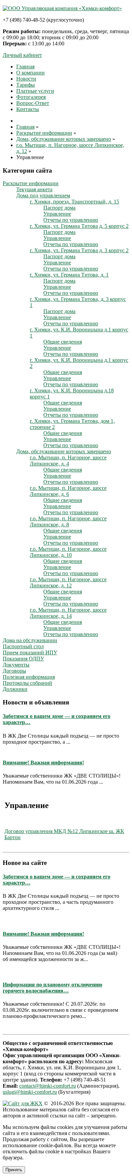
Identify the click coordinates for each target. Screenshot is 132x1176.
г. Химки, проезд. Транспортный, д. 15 (74, 201)
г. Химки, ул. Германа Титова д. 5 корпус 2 (79, 226)
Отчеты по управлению (70, 220)
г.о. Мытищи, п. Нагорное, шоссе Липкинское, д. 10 (68, 552)
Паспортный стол (23, 646)
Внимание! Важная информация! (43, 762)
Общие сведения (62, 342)
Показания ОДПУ (23, 658)
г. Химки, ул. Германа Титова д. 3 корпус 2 (79, 250)
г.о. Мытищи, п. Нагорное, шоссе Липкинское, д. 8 (68, 521)
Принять (13, 1169)
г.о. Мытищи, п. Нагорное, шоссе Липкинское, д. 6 (68, 491)
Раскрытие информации (31, 183)
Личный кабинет (22, 55)
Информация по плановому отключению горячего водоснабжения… (52, 988)
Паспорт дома (59, 208)
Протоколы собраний (27, 683)
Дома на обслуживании (30, 640)
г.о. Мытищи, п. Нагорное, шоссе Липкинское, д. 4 (68, 460)
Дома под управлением (43, 195)
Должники (15, 689)
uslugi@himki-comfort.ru (30, 1092)
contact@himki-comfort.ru (47, 1086)
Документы (16, 665)
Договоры (14, 671)
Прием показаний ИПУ (30, 652)
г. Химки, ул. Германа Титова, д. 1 (69, 275)
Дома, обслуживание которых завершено (63, 451)
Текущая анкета (34, 189)
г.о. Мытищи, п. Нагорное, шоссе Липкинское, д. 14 (68, 613)
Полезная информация (29, 677)
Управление (57, 214)
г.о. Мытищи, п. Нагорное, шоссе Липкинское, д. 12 (68, 582)
